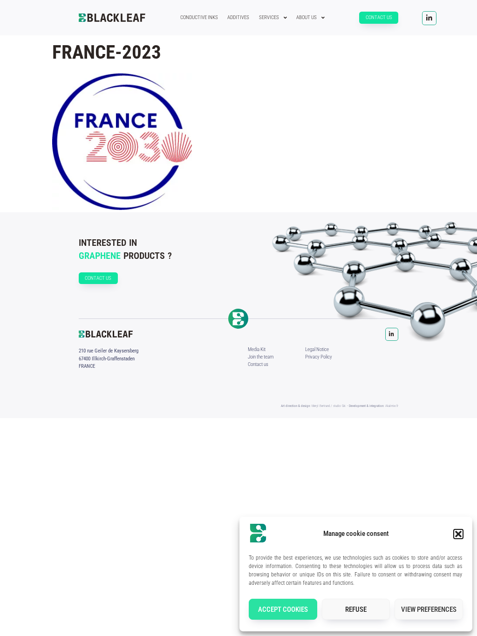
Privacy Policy (318, 357)
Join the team (260, 357)
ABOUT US (306, 17)
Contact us (258, 364)
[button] (458, 534)
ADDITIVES (238, 17)
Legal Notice (317, 349)
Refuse (356, 609)
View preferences (429, 609)
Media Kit (257, 349)
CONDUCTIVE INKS (199, 17)
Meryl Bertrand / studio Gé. (329, 406)
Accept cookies (283, 609)
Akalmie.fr (391, 406)
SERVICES (269, 17)
